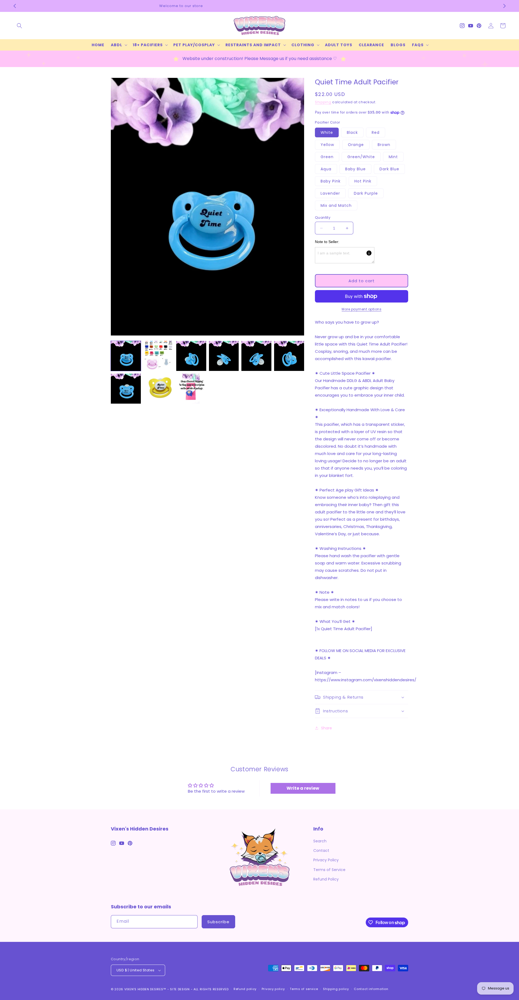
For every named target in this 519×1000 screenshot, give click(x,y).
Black (352, 132)
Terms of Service (329, 869)
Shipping (323, 102)
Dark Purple (366, 193)
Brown (384, 144)
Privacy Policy (326, 860)
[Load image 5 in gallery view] (256, 356)
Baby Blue (355, 169)
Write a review (303, 788)
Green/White (361, 157)
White (327, 132)
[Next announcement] (504, 6)
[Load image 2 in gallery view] (159, 356)
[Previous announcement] (15, 6)
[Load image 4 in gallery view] (224, 356)
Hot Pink (362, 181)
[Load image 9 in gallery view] (191, 389)
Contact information (371, 989)
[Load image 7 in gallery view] (126, 389)
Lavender (330, 193)
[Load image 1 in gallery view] (126, 356)
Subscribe (218, 922)
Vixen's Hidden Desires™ (145, 989)
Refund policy (245, 989)
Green (327, 157)
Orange (356, 144)
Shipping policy (336, 989)
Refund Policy (326, 879)
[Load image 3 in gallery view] (191, 356)
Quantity (322, 217)
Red (376, 132)
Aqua (326, 169)
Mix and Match (336, 205)
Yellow (327, 144)
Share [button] (326, 728)
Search (320, 841)
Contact (321, 850)
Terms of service (304, 989)
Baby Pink (331, 181)
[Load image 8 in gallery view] (159, 389)
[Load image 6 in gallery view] (289, 356)
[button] (19, 26)
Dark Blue (389, 169)
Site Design (180, 989)
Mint (393, 157)
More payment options (361, 309)
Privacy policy (273, 989)
